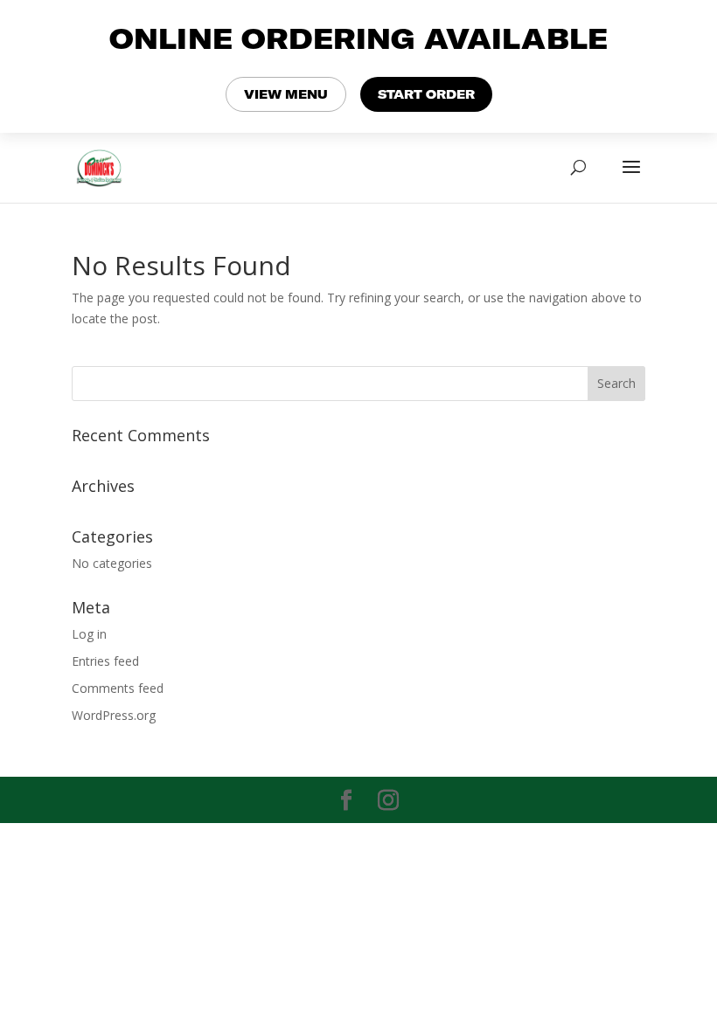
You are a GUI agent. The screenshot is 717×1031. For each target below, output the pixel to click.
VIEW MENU (286, 94)
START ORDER (426, 94)
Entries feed (105, 661)
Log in (89, 634)
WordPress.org (114, 715)
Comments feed (118, 688)
